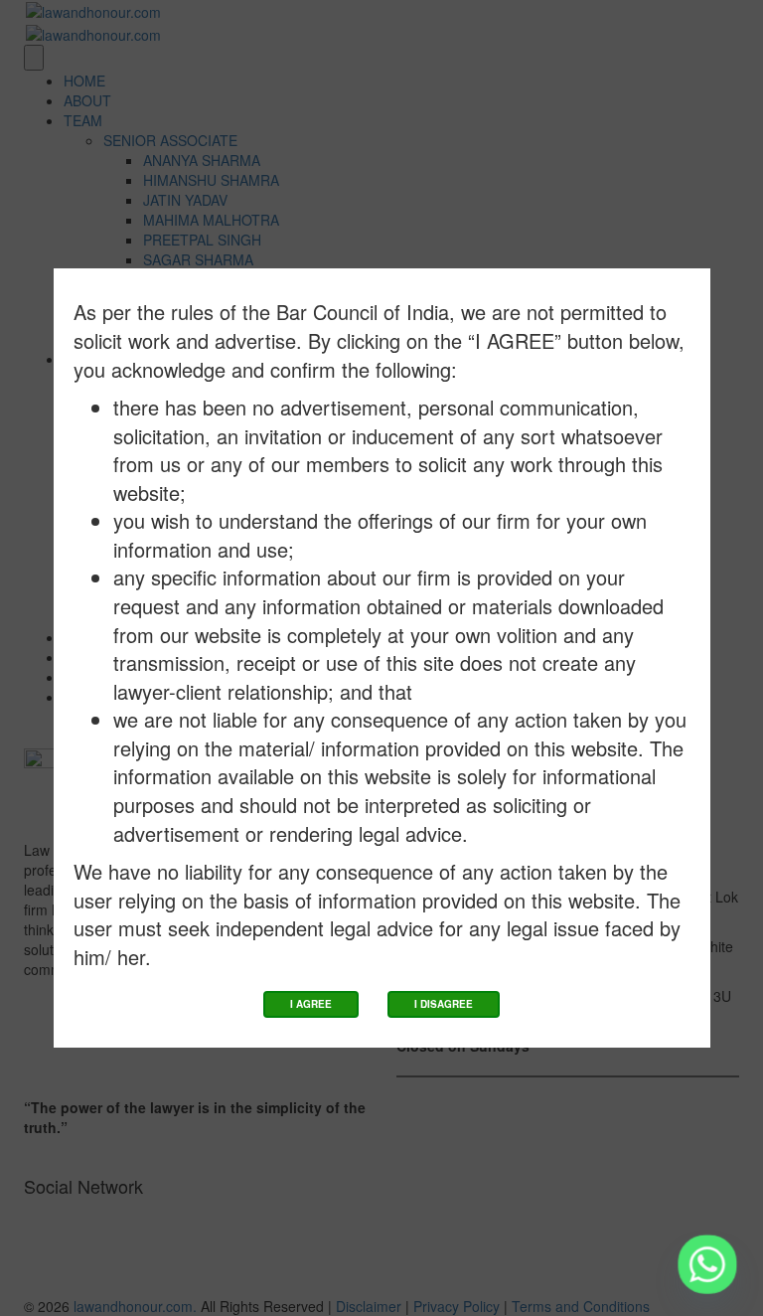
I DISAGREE (443, 1004)
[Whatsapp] (707, 1264)
